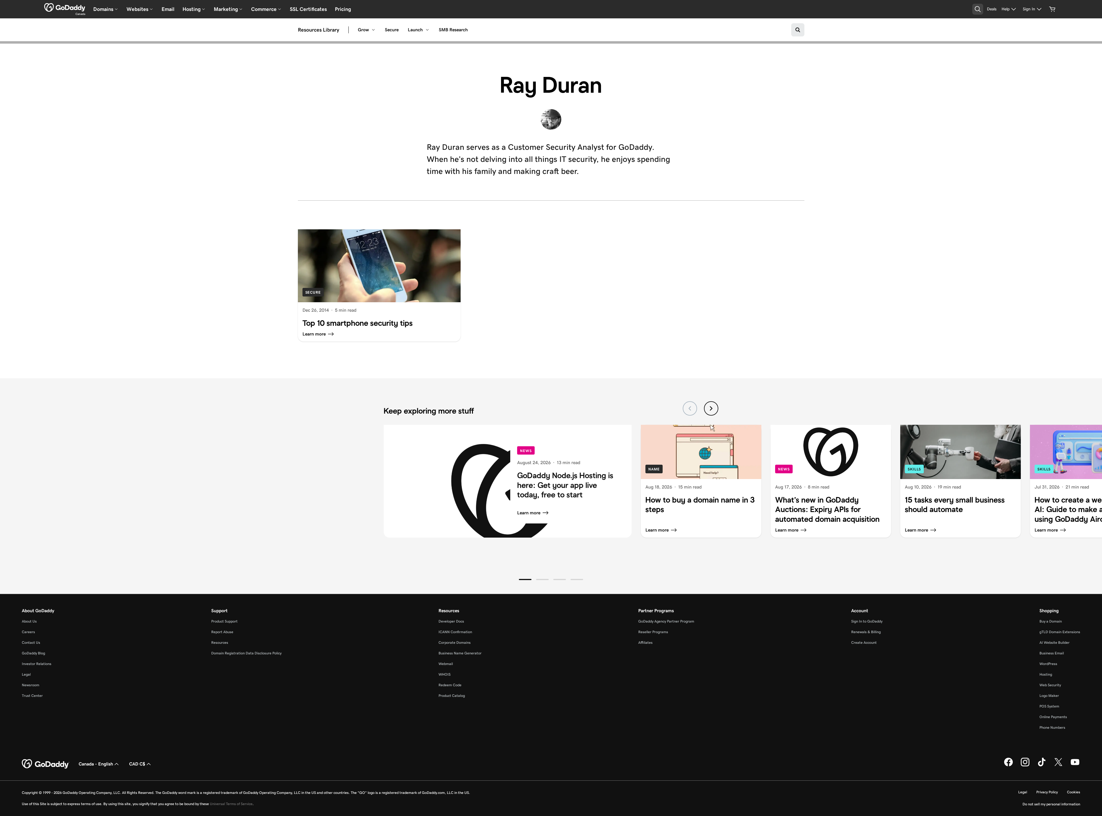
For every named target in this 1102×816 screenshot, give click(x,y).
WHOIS (445, 674)
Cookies (1073, 792)
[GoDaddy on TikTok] (1042, 765)
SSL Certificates (308, 9)
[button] (525, 579)
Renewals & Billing (866, 632)
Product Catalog (452, 695)
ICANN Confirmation (455, 632)
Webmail (446, 664)
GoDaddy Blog (33, 653)
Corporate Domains (455, 642)
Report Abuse (222, 632)
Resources (219, 642)
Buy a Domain (1050, 621)
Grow (363, 29)
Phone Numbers (1052, 727)
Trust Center (32, 695)
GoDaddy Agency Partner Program (666, 621)
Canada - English (96, 763)
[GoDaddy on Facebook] (1008, 765)
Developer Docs (451, 621)
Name (654, 469)
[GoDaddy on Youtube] (1075, 765)
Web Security (1050, 685)
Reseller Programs (653, 632)
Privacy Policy (1047, 792)
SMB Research (453, 29)
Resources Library (318, 30)
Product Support (224, 621)
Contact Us (31, 642)
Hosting (1045, 674)
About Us (29, 621)
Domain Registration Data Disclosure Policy (246, 653)
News (526, 450)
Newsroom (30, 685)
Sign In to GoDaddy (866, 621)
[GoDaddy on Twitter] (1058, 765)
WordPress (1048, 664)
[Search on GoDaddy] (797, 29)
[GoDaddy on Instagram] (1025, 765)
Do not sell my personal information (1051, 804)
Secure (392, 29)
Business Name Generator (460, 653)
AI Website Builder (1054, 642)
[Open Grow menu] (373, 30)
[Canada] (64, 7)
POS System (1049, 706)
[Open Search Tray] (977, 9)
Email (168, 9)
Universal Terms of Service (231, 804)
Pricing (343, 9)
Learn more (528, 512)
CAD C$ (137, 763)
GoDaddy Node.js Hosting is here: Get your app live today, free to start (565, 485)
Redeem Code (450, 685)
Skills (914, 469)
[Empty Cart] (1052, 9)
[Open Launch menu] (427, 30)
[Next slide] (711, 408)
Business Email (1051, 653)
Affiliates (645, 642)
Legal (26, 674)
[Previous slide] (690, 408)
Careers (28, 632)
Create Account (864, 642)
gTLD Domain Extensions (1059, 632)
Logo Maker (1049, 695)
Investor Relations (36, 664)
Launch (415, 29)
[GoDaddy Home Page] (45, 764)
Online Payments (1053, 717)
